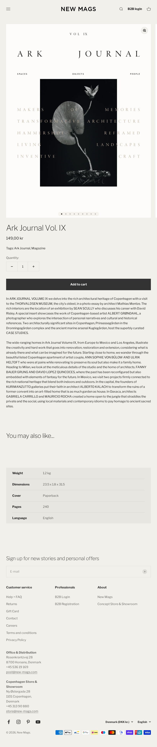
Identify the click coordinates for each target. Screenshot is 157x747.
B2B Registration (67, 604)
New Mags (105, 597)
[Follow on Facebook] (8, 721)
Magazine (38, 248)
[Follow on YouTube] (38, 721)
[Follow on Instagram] (18, 721)
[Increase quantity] (33, 266)
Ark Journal (22, 248)
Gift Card (12, 611)
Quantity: (12, 258)
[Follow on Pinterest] (28, 721)
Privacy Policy (16, 640)
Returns (11, 604)
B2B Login (62, 597)
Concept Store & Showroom (117, 604)
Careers (11, 625)
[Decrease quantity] (11, 266)
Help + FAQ (14, 597)
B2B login (135, 9)
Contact (12, 618)
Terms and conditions (21, 633)
